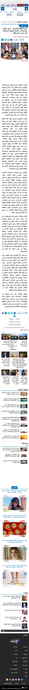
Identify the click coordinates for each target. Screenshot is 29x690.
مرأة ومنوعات (24, 657)
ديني (16, 657)
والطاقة (11, 318)
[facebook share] (11, 40)
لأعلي (24, 635)
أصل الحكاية (14, 661)
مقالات (26, 676)
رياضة (16, 650)
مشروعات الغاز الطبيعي (14, 321)
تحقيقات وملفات (14, 672)
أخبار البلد (12, 11)
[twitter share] (8, 40)
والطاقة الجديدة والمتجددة (15, 324)
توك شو (15, 654)
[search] (2, 8)
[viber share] (3, 313)
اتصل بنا (17, 683)
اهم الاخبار (19, 11)
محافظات (15, 665)
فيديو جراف (25, 665)
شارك (15, 39)
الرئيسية (26, 11)
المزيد (3, 630)
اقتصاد (26, 668)
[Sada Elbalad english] (3, 5)
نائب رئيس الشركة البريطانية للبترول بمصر (14, 327)
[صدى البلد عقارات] (8, 5)
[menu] (26, 8)
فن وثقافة (25, 654)
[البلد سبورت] (20, 5)
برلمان (26, 672)
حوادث (6, 11)
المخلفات (17, 318)
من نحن (23, 683)
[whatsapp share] (5, 40)
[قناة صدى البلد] (26, 5)
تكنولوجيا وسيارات (13, 668)
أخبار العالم (25, 661)
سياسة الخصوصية (8, 683)
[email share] (2, 40)
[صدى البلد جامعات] (13, 5)
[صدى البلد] (14, 8)
